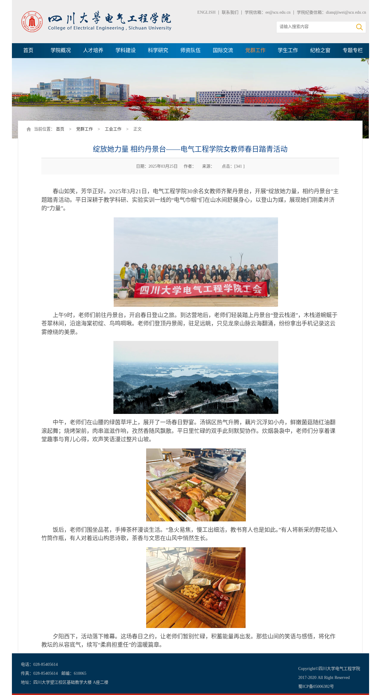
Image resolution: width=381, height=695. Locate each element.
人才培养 (93, 50)
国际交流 (223, 50)
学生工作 (288, 50)
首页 (28, 50)
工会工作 (113, 129)
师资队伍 (190, 50)
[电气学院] (97, 12)
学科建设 (125, 50)
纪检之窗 (320, 50)
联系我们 (230, 12)
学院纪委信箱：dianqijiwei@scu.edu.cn (331, 12)
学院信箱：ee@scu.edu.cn (268, 12)
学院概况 (61, 50)
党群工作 (255, 50)
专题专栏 (353, 50)
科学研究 (158, 50)
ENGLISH (206, 12)
